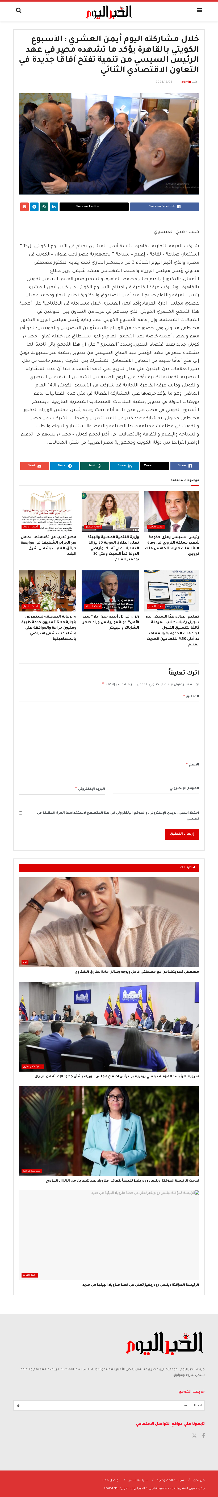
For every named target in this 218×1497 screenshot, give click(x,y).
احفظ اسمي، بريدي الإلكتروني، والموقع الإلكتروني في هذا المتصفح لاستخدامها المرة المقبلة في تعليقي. (118, 816)
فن (25, 962)
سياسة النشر (138, 1480)
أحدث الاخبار (156, 527)
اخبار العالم (29, 1275)
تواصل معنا (110, 1480)
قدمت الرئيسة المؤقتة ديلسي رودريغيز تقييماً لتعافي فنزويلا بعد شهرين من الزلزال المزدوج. (121, 1181)
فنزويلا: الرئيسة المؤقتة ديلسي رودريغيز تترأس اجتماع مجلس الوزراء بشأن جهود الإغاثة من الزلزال (117, 1076)
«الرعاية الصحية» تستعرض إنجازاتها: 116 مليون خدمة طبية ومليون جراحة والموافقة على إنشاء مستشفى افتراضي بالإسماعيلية (48, 628)
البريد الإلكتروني (90, 788)
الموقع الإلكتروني (184, 788)
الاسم (192, 764)
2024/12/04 (164, 82)
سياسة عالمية (31, 1171)
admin (186, 82)
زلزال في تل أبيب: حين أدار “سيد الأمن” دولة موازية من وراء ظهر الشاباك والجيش (111, 622)
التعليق (191, 696)
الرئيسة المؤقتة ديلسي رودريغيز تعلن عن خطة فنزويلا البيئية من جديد (140, 1285)
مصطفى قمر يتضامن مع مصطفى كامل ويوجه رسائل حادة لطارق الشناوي (137, 972)
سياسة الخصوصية (170, 1480)
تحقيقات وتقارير (33, 1066)
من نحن (199, 1480)
